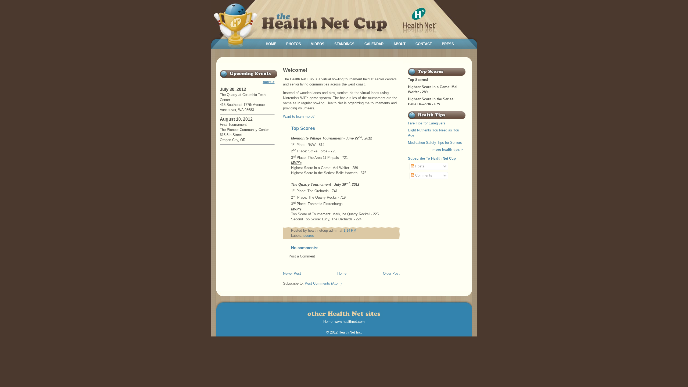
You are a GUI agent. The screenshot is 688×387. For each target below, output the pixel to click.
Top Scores (303, 128)
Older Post (391, 273)
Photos (293, 44)
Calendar (374, 44)
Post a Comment (302, 256)
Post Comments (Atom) (323, 283)
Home (271, 44)
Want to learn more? (298, 117)
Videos (317, 44)
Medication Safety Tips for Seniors (435, 143)
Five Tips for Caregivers (426, 123)
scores (308, 236)
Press (448, 44)
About (399, 44)
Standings (344, 44)
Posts (419, 166)
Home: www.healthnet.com (344, 322)
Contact (423, 44)
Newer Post (292, 273)
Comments (423, 175)
